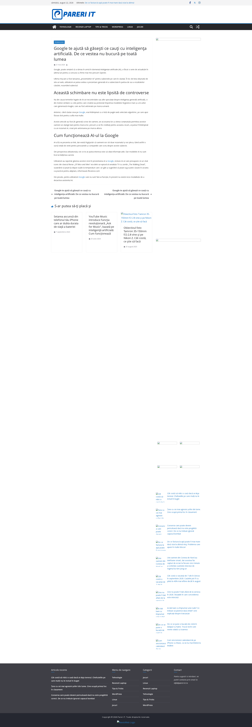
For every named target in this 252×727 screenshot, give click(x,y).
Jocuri (140, 27)
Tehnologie (65, 27)
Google (82, 112)
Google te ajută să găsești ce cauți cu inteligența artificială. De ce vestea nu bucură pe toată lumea (76, 194)
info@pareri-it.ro (181, 683)
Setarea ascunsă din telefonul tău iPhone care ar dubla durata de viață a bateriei (66, 221)
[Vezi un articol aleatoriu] (198, 27)
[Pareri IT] (54, 27)
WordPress (117, 27)
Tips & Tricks (101, 27)
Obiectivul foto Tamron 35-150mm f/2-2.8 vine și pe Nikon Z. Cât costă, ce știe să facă (135, 234)
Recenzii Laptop (83, 27)
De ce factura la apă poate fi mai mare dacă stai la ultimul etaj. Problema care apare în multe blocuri (109, 4)
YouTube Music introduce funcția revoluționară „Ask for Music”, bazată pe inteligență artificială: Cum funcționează (101, 225)
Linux (130, 27)
